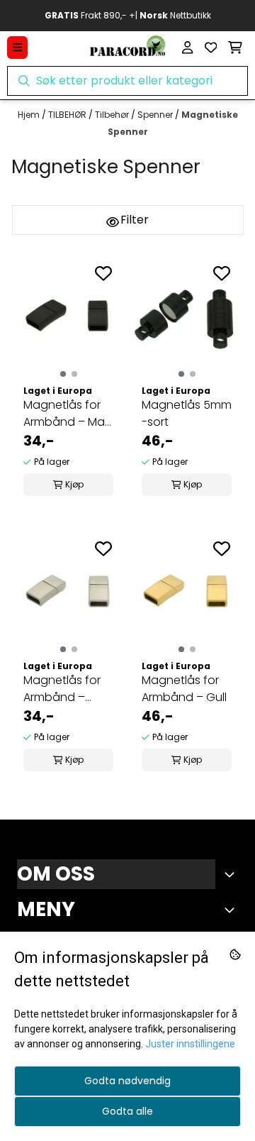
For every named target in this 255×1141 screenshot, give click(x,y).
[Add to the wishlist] (103, 273)
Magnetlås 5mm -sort (187, 413)
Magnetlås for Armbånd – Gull (184, 688)
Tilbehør (113, 115)
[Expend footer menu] (232, 909)
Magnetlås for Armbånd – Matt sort (68, 414)
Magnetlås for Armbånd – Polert (62, 689)
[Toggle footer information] (232, 874)
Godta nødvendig (127, 1081)
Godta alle (127, 1111)
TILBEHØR (68, 115)
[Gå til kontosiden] (187, 47)
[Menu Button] (17, 47)
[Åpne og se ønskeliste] (211, 47)
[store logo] (127, 47)
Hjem (30, 115)
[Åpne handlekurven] (235, 47)
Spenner (156, 115)
